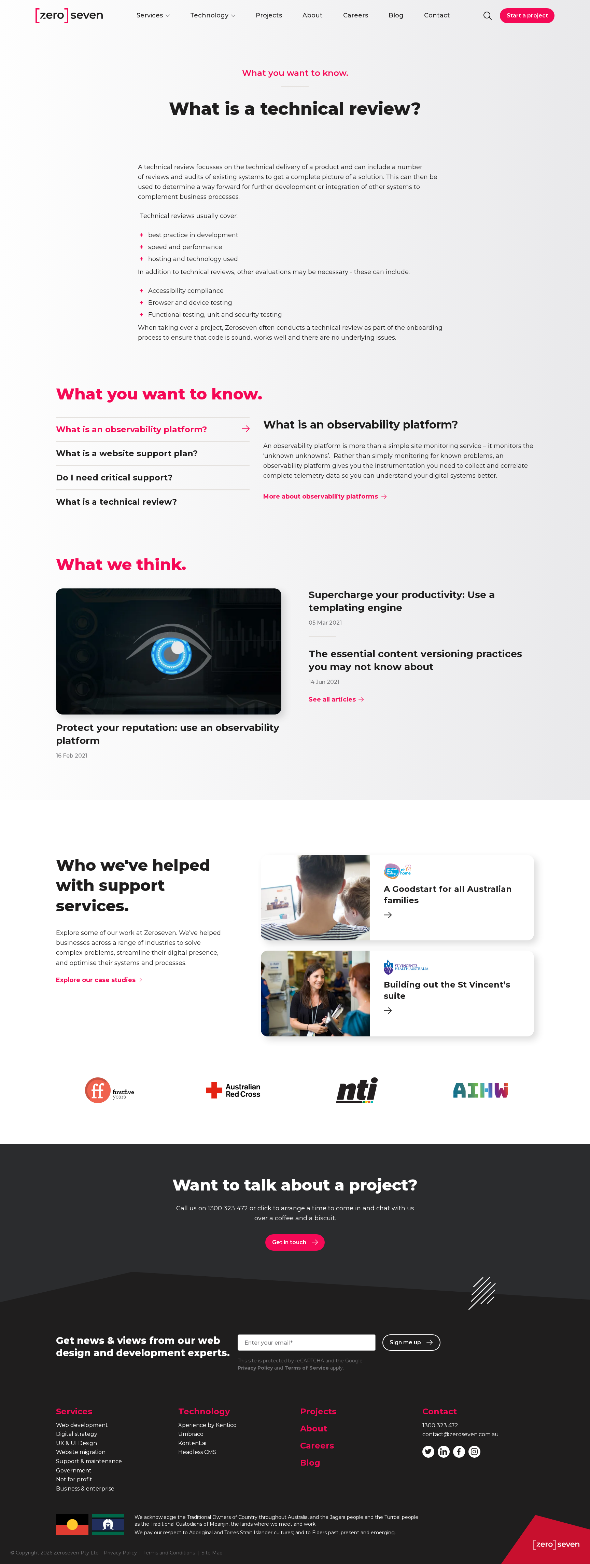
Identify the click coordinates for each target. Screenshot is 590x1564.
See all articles (332, 699)
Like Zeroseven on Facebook (459, 1452)
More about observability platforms (320, 496)
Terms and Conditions (169, 1553)
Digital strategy (76, 1434)
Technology (209, 15)
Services (150, 15)
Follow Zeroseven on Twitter (428, 1452)
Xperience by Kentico (207, 1425)
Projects (269, 15)
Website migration (81, 1452)
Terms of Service (306, 1368)
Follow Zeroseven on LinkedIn (444, 1452)
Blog (396, 15)
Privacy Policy (255, 1368)
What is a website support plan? (127, 453)
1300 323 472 (228, 1208)
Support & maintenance (89, 1461)
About (313, 15)
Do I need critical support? (114, 477)
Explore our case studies (96, 980)
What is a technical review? (116, 502)
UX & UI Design (76, 1443)
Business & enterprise (85, 1488)
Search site (487, 16)
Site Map (212, 1553)
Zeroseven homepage (69, 15)
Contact (437, 15)
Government (74, 1470)
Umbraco (190, 1434)
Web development (82, 1425)
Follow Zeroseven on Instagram (474, 1452)
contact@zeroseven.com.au (460, 1434)
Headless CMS (197, 1452)
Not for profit (74, 1479)
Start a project (527, 15)
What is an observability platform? (131, 429)
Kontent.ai (192, 1443)
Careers (355, 15)
